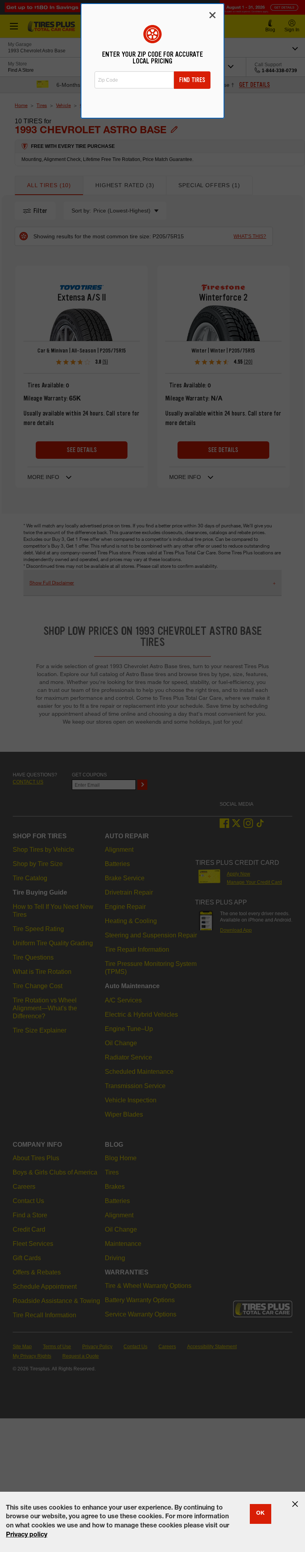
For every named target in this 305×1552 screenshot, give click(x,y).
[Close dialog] (212, 15)
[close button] (295, 1504)
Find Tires (192, 80)
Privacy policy (26, 1535)
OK (260, 1513)
